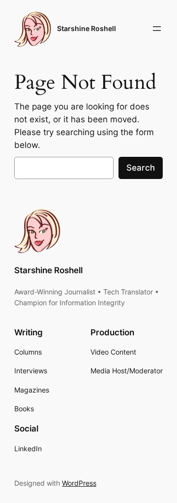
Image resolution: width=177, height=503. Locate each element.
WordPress (79, 483)
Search (140, 168)
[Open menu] (157, 29)
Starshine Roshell (86, 28)
